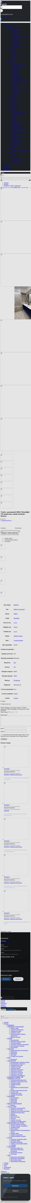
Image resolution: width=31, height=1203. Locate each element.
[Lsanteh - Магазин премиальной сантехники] (3, 2)
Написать (15, 1190)
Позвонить (15, 1185)
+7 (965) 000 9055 (6, 17)
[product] (17, 901)
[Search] (2, 10)
